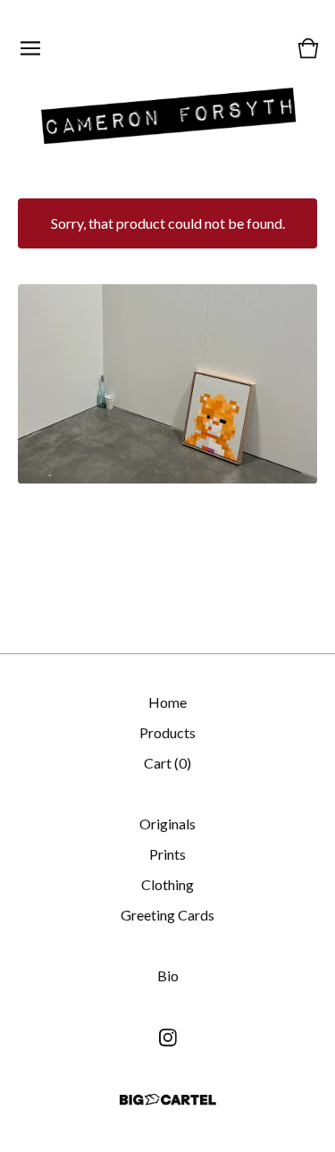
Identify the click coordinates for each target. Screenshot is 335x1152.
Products (167, 732)
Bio (168, 975)
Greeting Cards (167, 914)
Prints (167, 853)
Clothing (167, 884)
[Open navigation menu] (30, 48)
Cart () (167, 762)
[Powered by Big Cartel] (168, 1100)
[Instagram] (168, 1037)
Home (167, 702)
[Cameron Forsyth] (168, 113)
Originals (167, 823)
